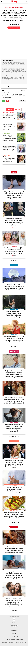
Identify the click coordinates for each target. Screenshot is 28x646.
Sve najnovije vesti (14, 166)
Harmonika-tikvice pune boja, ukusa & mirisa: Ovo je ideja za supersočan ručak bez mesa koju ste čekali (14, 515)
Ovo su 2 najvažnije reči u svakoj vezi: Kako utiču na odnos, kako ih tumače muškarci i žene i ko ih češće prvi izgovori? (14, 602)
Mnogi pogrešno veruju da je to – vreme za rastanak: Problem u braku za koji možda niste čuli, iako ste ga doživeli (14, 575)
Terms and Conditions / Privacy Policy (14, 639)
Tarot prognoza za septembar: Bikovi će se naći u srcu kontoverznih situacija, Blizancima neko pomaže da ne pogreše (9, 127)
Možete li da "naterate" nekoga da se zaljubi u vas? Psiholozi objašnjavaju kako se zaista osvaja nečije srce (14, 549)
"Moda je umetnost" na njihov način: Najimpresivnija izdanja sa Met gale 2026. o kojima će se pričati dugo (14, 250)
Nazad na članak (15, 24)
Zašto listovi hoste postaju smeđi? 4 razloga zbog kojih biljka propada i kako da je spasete (9, 138)
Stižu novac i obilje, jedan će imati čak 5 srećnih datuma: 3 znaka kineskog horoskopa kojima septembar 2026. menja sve (14, 288)
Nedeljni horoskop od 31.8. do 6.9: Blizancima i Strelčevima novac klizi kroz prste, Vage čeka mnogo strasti (14, 339)
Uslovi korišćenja (14, 636)
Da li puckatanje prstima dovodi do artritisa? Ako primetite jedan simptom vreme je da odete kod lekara (14, 490)
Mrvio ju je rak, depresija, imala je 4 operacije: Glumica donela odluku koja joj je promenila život (9, 116)
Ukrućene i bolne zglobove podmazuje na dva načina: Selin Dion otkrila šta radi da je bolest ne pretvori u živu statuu (9, 159)
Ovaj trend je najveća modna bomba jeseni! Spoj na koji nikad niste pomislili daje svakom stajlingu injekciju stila (14, 374)
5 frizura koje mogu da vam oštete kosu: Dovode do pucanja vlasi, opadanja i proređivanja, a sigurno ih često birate (14, 428)
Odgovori (22, 100)
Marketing (14, 633)
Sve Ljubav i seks (14, 610)
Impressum (14, 630)
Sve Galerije (14, 260)
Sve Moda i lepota (14, 436)
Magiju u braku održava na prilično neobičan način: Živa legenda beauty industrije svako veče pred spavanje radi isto (14, 401)
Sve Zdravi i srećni (14, 522)
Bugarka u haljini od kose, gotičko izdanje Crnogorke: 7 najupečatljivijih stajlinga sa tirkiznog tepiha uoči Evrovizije (14, 222)
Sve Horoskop (14, 346)
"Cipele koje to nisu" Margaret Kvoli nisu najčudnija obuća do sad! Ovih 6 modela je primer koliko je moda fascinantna (14, 195)
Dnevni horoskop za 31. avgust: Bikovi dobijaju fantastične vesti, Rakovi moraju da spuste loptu (14, 314)
